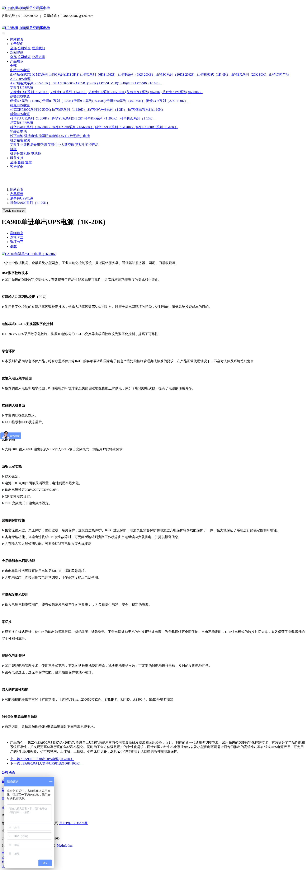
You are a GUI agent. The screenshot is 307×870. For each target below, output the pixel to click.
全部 (13, 48)
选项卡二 (16, 237)
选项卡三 (16, 242)
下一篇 (46, 763)
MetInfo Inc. (65, 845)
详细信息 (16, 233)
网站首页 (16, 39)
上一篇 (42, 759)
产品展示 (16, 194)
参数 (13, 246)
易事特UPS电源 (21, 198)
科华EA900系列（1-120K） (30, 202)
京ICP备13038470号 (73, 823)
